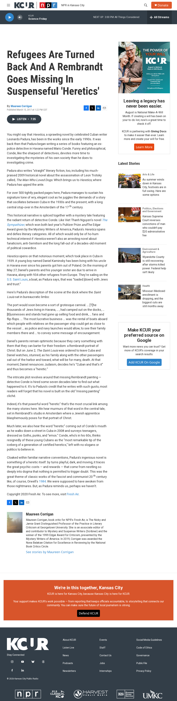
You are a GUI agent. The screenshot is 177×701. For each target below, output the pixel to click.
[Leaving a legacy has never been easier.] (144, 67)
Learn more (144, 147)
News (66, 655)
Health (146, 286)
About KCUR (69, 640)
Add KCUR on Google (144, 362)
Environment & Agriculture (150, 250)
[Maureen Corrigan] (14, 522)
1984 (42, 481)
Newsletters (69, 671)
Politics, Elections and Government (152, 210)
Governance (143, 655)
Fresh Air (73, 494)
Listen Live (68, 647)
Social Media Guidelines (149, 640)
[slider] (25, 17)
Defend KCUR (88, 613)
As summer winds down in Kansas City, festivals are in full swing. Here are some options (154, 187)
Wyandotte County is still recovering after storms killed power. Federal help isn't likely (154, 264)
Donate (163, 5)
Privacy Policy (143, 671)
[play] (9, 17)
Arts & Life (148, 174)
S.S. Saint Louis (17, 279)
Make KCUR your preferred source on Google (144, 335)
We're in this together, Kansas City (88, 587)
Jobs (102, 663)
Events (103, 640)
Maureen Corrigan (21, 106)
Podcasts (68, 663)
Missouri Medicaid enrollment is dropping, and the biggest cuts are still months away (153, 298)
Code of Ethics (144, 647)
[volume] (20, 17)
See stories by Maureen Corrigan (50, 552)
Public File (141, 663)
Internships (106, 671)
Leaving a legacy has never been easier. (144, 103)
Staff (102, 647)
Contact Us (105, 655)
